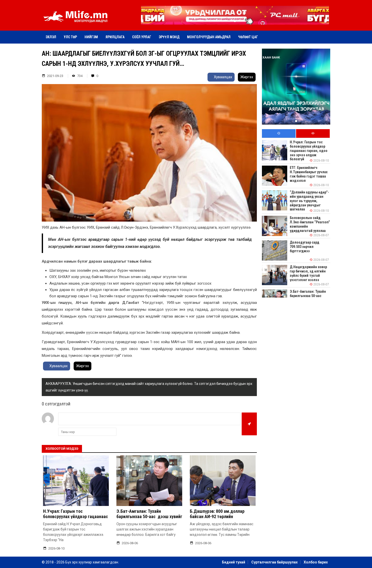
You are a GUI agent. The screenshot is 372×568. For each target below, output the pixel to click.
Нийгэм (91, 37)
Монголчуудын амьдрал (209, 37)
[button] (235, 21)
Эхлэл (51, 37)
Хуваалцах (222, 77)
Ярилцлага (115, 37)
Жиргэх (246, 77)
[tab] (279, 133)
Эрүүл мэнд (169, 37)
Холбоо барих (316, 562)
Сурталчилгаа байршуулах (274, 562)
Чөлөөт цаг (248, 37)
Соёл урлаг (141, 37)
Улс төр (70, 37)
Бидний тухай (233, 562)
